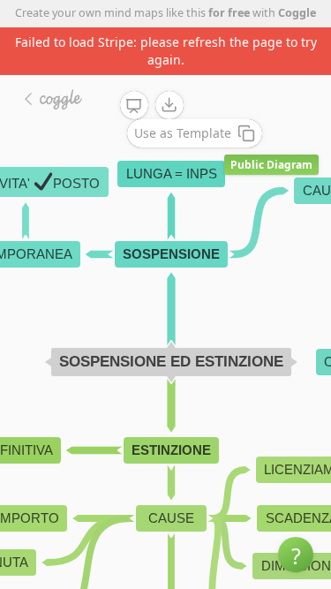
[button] (295, 554)
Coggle (297, 12)
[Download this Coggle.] (169, 105)
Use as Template (182, 133)
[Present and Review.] (134, 106)
